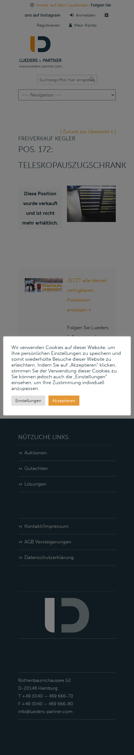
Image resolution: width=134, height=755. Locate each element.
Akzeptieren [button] (63, 400)
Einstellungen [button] (28, 400)
